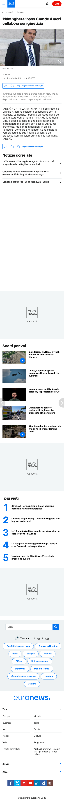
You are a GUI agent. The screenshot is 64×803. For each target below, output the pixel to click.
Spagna (31, 653)
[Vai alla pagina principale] (11, 4)
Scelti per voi (14, 346)
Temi (4, 709)
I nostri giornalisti (11, 749)
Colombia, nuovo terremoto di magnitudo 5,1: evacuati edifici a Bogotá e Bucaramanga (25, 173)
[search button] (56, 627)
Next (4, 729)
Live (57, 3)
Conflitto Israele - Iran (18, 646)
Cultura (32, 683)
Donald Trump (41, 668)
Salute (37, 729)
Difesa (19, 661)
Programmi (39, 742)
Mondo (20, 12)
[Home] (3, 12)
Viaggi (5, 736)
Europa (6, 716)
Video (5, 742)
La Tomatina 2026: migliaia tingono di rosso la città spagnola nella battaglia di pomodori (28, 162)
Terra (36, 722)
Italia (15, 653)
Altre (4, 772)
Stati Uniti (20, 668)
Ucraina (49, 676)
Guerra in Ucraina (48, 646)
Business (6, 722)
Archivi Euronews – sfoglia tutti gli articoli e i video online (47, 752)
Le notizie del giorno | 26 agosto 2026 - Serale (25, 181)
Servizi (5, 764)
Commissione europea (23, 676)
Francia (48, 653)
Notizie (11, 12)
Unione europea (39, 661)
